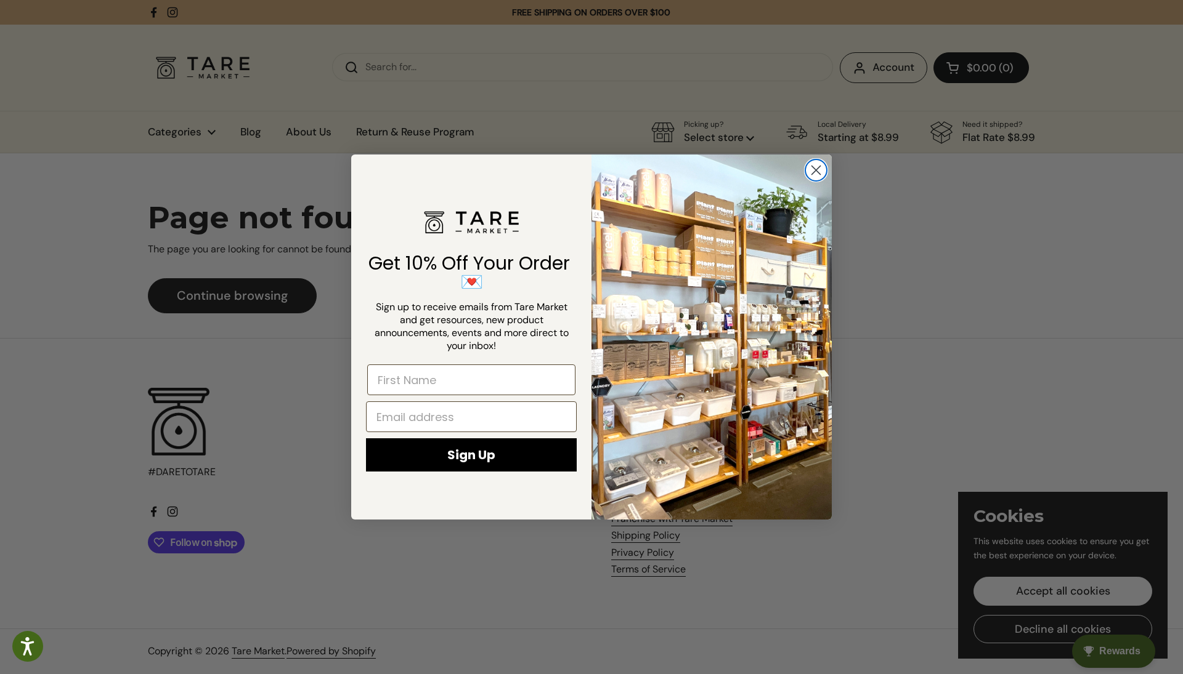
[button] (27, 646)
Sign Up (471, 454)
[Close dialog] (816, 170)
